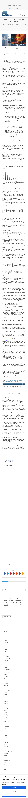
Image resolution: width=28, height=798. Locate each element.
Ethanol (5, 681)
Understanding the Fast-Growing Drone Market (13, 598)
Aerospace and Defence (9, 626)
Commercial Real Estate (8, 662)
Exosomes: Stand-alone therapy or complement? (14, 607)
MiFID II (5, 735)
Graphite (5, 699)
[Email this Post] (23, 573)
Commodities (6, 663)
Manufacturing (7, 726)
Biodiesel (6, 642)
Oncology (6, 746)
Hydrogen (22, 24)
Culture (5, 667)
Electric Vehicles (7, 672)
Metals (5, 732)
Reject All (14, 795)
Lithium (5, 723)
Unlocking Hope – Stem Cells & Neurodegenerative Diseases (14, 604)
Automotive (6, 638)
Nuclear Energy (7, 742)
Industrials (6, 715)
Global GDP (6, 698)
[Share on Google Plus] (14, 573)
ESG (12, 24)
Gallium (5, 692)
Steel (15, 24)
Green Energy (7, 703)
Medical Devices (7, 730)
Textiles (5, 769)
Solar (5, 762)
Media (5, 728)
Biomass (5, 647)
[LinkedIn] (18, 1)
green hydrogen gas (10, 340)
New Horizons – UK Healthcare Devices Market (13, 600)
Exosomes (6, 683)
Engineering (6, 676)
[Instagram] (15, 1)
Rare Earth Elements (8, 751)
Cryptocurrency (7, 665)
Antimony (6, 635)
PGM (18, 24)
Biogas (5, 645)
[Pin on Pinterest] (11, 573)
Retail (5, 758)
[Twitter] (12, 1)
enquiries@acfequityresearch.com (14, 5)
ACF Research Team (13, 52)
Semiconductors (7, 760)
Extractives (5, 24)
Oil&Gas (5, 744)
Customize (14, 791)
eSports (5, 680)
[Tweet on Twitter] (8, 573)
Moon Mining (6, 739)
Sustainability (6, 766)
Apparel (5, 637)
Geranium (6, 696)
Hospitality (6, 708)
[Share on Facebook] (5, 573)
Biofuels (5, 644)
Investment (6, 717)
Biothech (5, 651)
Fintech (5, 689)
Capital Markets (7, 656)
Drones (5, 671)
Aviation (5, 640)
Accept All (14, 787)
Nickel (5, 741)
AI (4, 633)
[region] (14, 786)
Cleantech (6, 660)
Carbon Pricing (7, 658)
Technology (6, 767)
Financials (6, 687)
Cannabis (6, 654)
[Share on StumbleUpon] (17, 573)
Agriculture (6, 629)
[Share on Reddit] (20, 573)
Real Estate (6, 753)
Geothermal (6, 694)
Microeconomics (7, 733)
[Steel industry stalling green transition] (14, 40)
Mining (9, 24)
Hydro (5, 710)
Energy (5, 674)
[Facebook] (9, 1)
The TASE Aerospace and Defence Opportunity (13, 602)
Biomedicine (6, 649)
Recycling (6, 755)
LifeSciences (6, 721)
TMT (5, 773)
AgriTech (5, 631)
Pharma (5, 749)
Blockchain (6, 653)
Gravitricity (6, 701)
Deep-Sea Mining (7, 669)
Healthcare (6, 706)
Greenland (6, 705)
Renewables (6, 757)
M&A (5, 724)
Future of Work (7, 690)
